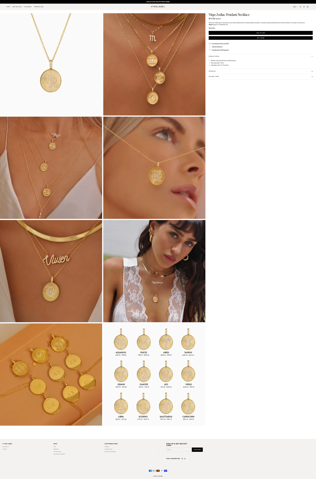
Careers (4, 449)
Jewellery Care (108, 449)
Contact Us (5, 446)
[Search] (300, 7)
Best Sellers (17, 6)
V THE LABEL (160, 476)
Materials (55, 449)
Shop (8, 6)
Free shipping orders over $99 (220, 43)
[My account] (304, 7)
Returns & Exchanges (110, 451)
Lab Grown (28, 6)
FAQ (54, 446)
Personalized (39, 6)
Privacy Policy (57, 451)
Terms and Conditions (59, 454)
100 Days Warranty (217, 46)
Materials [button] (212, 71)
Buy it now (260, 38)
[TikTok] (185, 458)
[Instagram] (182, 458)
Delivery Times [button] (214, 76)
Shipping (107, 446)
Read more (212, 28)
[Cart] (307, 7)
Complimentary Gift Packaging (220, 50)
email (169, 449)
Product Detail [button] (214, 56)
